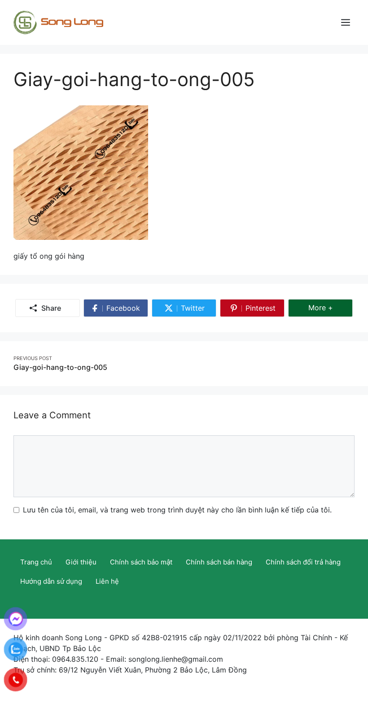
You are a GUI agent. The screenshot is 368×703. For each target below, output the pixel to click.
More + (330, 307)
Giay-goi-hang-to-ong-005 (60, 367)
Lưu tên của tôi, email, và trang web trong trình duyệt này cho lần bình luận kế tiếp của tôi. (177, 509)
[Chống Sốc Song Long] (58, 21)
